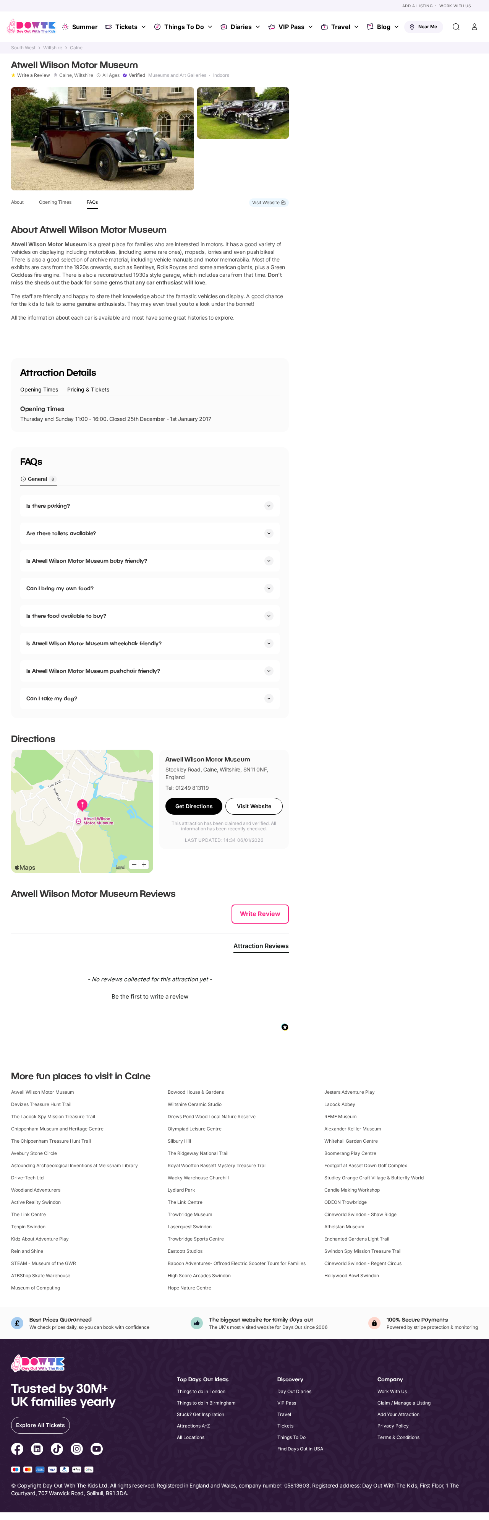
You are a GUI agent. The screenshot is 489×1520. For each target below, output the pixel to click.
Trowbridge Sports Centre (196, 1239)
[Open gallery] (102, 138)
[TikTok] (57, 1450)
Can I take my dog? (51, 698)
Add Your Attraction (398, 1414)
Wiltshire (52, 47)
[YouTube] (97, 1450)
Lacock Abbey (339, 1104)
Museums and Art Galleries (177, 75)
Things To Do (184, 27)
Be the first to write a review (150, 996)
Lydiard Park (181, 1190)
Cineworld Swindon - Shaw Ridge (360, 1214)
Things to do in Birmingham (206, 1403)
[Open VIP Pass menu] (311, 27)
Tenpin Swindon (28, 1226)
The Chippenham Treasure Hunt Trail (51, 1141)
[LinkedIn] (37, 1450)
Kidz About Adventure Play (40, 1239)
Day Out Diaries (294, 1391)
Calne (76, 47)
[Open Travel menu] (357, 27)
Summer (85, 27)
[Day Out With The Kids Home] (31, 26)
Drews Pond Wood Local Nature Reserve (212, 1116)
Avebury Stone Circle (34, 1153)
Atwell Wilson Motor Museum (42, 1092)
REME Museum (340, 1116)
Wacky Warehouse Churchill (198, 1178)
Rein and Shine (27, 1251)
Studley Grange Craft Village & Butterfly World (374, 1178)
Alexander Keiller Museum (352, 1129)
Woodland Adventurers (35, 1190)
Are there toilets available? (61, 533)
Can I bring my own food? (60, 588)
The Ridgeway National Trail (198, 1153)
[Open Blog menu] (397, 27)
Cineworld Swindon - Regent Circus (363, 1263)
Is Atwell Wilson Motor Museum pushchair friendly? (93, 670)
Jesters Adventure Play (349, 1092)
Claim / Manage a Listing (404, 1403)
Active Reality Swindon (36, 1202)
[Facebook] (17, 1450)
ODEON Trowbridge (345, 1202)
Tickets (126, 27)
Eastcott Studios (185, 1251)
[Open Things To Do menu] (211, 27)
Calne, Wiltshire (76, 75)
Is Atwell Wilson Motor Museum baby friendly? (86, 560)
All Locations (190, 1437)
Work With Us (455, 5)
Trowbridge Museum (190, 1214)
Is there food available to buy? (66, 615)
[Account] (474, 26)
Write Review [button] (260, 914)
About (17, 202)
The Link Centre (185, 1202)
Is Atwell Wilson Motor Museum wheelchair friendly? (94, 643)
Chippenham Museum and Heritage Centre (57, 1129)
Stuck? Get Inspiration (200, 1414)
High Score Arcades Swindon (199, 1275)
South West (23, 47)
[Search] (456, 26)
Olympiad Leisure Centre (195, 1129)
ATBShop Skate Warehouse (40, 1275)
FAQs (92, 202)
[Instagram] (77, 1450)
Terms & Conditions (398, 1437)
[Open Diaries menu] (258, 27)
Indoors (221, 75)
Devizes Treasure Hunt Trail (41, 1104)
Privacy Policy (393, 1426)
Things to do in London (201, 1391)
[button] (150, 995)
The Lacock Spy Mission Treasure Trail (53, 1116)
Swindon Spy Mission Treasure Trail (363, 1251)
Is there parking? (48, 505)
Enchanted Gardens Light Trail (356, 1239)
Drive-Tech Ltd (27, 1178)
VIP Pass (291, 27)
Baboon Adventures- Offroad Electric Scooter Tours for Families (237, 1263)
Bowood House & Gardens (196, 1092)
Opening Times (55, 202)
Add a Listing (417, 5)
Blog (383, 27)
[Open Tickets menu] (144, 27)
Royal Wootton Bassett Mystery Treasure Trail (217, 1165)
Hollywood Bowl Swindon (351, 1275)
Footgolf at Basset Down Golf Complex (365, 1165)
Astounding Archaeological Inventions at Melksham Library (74, 1165)
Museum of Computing (35, 1288)
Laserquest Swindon (190, 1226)
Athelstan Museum (344, 1226)
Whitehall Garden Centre (351, 1141)
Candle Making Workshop (352, 1190)
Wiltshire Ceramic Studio (195, 1104)
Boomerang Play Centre (350, 1153)
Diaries (241, 27)
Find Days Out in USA (300, 1449)
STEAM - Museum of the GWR (43, 1263)
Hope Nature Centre (189, 1288)
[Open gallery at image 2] (243, 113)
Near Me (427, 26)
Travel (340, 27)
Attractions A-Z (193, 1426)
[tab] (39, 389)
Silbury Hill (179, 1141)
